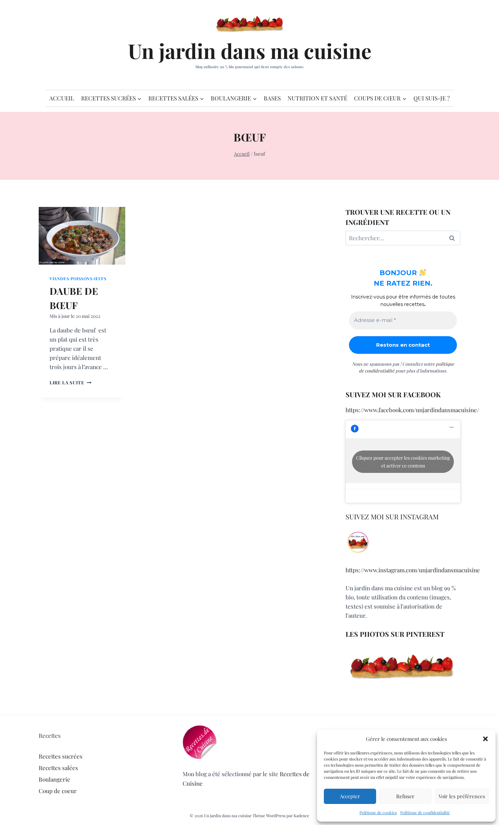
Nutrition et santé (317, 98)
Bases (272, 98)
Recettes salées (58, 767)
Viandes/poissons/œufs (78, 278)
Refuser (405, 796)
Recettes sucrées (60, 756)
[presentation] (82, 236)
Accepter (350, 796)
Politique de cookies (378, 812)
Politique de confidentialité (425, 812)
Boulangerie (54, 779)
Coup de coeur (58, 790)
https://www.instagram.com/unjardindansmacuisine (413, 570)
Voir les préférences (462, 796)
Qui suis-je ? (431, 98)
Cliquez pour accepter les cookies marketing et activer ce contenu (403, 462)
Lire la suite (70, 382)
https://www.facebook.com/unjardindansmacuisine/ (412, 410)
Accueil (61, 98)
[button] (485, 738)
